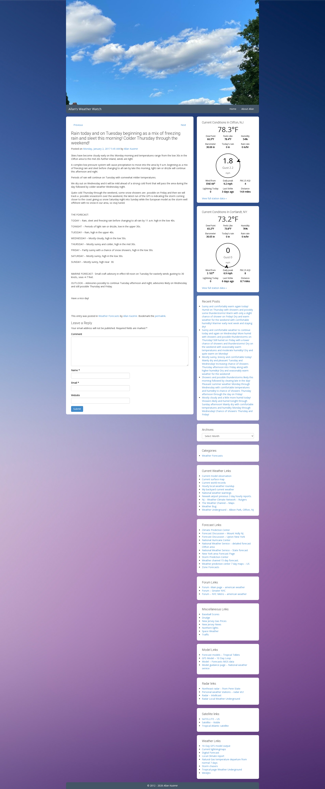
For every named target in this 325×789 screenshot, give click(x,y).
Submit (77, 408)
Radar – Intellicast (211, 695)
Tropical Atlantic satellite (215, 725)
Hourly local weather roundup (218, 486)
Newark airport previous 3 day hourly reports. (227, 496)
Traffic (205, 634)
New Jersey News (211, 624)
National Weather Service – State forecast (225, 550)
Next (183, 125)
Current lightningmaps (214, 749)
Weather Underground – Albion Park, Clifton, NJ (228, 509)
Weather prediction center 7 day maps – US (226, 563)
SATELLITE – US (211, 719)
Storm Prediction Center (215, 557)
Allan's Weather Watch (85, 109)
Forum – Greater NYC (214, 590)
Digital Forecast (210, 752)
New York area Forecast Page (218, 553)
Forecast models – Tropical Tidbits (221, 654)
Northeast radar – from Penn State (221, 688)
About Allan (247, 108)
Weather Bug (209, 506)
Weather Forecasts (109, 316)
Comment (76, 334)
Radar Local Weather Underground (221, 698)
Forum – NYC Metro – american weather (224, 594)
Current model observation (216, 476)
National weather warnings (216, 492)
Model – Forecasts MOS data (218, 661)
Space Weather (210, 631)
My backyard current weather (218, 489)
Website (75, 395)
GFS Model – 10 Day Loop (216, 658)
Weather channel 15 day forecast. (220, 560)
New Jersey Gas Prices (214, 621)
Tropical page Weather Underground (222, 769)
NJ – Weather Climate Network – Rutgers (224, 499)
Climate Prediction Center (216, 530)
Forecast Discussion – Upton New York (223, 536)
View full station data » (214, 198)
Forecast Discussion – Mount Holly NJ (222, 533)
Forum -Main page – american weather (223, 587)
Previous (78, 125)
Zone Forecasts (210, 567)
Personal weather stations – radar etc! (223, 692)
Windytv (206, 772)
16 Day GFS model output (216, 745)
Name (75, 370)
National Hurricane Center (216, 540)
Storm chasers (210, 766)
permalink (160, 316)
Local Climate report (213, 756)
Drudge (206, 617)
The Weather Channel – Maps (218, 503)
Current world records (214, 482)
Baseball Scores (210, 614)
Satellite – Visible (211, 722)
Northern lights (210, 627)
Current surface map (213, 479)
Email (75, 382)
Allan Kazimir (131, 148)
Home (233, 108)
